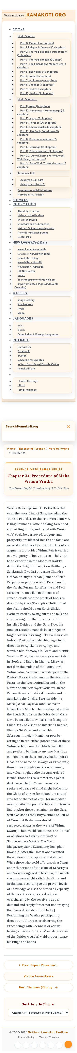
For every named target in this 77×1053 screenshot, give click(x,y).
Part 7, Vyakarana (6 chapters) (38, 80)
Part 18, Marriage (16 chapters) (38, 146)
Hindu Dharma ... (27, 99)
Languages (23, 318)
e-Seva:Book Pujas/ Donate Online (38, 364)
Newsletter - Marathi (30, 262)
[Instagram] (34, 1045)
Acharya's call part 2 (32, 184)
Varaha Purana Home (38, 976)
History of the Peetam (31, 215)
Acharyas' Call (26, 173)
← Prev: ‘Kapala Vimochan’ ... (38, 965)
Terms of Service (49, 1037)
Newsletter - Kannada (30, 266)
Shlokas (20, 200)
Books (18, 29)
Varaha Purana (59, 448)
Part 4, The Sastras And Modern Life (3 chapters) (41, 65)
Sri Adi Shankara (27, 219)
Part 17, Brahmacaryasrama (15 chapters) (37, 141)
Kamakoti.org (46, 15)
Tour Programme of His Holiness (36, 279)
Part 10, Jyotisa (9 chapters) (36, 93)
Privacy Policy (26, 1037)
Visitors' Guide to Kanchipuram (36, 228)
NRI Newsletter (26, 271)
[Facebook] (17, 1045)
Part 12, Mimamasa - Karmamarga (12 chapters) (40, 112)
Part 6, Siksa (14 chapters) (35, 76)
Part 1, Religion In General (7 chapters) (43, 47)
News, (30, 242)
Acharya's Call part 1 (32, 179)
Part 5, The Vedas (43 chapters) (39, 71)
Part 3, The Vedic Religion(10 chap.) (41, 59)
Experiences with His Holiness (35, 190)
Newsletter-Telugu (28, 258)
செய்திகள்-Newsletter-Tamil (34, 253)
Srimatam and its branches (33, 223)
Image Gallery (26, 300)
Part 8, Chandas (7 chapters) (37, 84)
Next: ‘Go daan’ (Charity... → (38, 987)
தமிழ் (20, 325)
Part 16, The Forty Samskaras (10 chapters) (38, 133)
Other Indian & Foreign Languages (38, 334)
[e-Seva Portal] (59, 1045)
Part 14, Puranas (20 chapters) (38, 122)
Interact (21, 340)
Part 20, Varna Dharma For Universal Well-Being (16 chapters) (40, 157)
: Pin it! (21, 385)
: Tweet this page (28, 381)
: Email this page (27, 389)
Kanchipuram (25, 304)
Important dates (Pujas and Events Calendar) (36, 285)
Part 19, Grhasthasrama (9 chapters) (41, 151)
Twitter (22, 355)
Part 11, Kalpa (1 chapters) (35, 106)
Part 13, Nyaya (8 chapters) (36, 118)
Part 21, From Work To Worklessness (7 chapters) (41, 165)
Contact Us (24, 347)
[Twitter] (26, 1045)
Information (24, 204)
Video (21, 312)
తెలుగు (21, 329)
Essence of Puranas (32, 448)
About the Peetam (28, 211)
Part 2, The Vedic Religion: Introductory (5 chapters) (42, 53)
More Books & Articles (31, 194)
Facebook (24, 351)
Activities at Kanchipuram (33, 232)
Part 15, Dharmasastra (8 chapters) (41, 127)
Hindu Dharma (26, 36)
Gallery (20, 293)
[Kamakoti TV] (51, 1045)
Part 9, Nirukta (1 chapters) (36, 89)
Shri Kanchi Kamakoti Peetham (48, 1032)
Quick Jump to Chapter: (38, 1004)
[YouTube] (42, 1045)
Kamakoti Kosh (26, 368)
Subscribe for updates (31, 359)
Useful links (24, 236)
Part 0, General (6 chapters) (37, 43)
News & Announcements (32, 249)
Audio (21, 308)
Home (11, 448)
